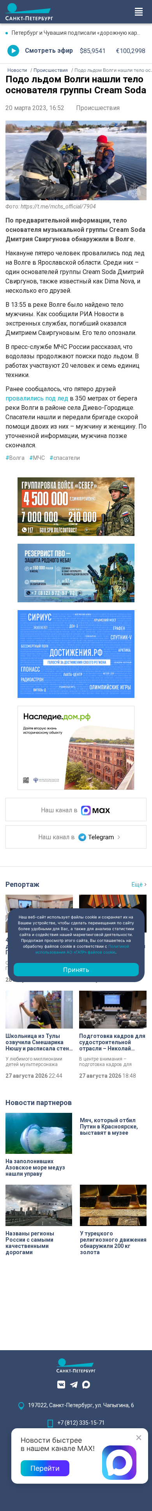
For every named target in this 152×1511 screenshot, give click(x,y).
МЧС (37, 458)
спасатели (64, 458)
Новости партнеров (38, 1102)
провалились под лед (36, 398)
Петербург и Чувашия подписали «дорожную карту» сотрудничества (79, 33)
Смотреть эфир (49, 50)
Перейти (45, 1468)
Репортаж (22, 884)
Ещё (137, 884)
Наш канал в (60, 810)
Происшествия (98, 108)
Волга (15, 458)
